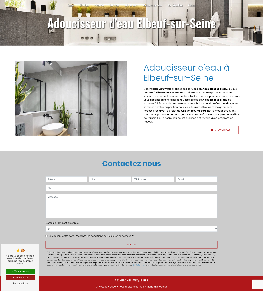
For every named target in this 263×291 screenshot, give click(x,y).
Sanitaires (114, 5)
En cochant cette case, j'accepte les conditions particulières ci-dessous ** (91, 235)
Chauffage (84, 5)
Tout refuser (21, 277)
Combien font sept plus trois (62, 222)
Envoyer (131, 244)
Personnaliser (20, 283)
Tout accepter (21, 271)
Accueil (71, 5)
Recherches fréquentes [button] (131, 280)
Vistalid (102, 286)
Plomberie (99, 5)
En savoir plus (222, 130)
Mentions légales (156, 286)
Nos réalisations (175, 5)
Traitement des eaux (152, 5)
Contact (192, 5)
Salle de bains (130, 5)
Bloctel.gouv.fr (139, 265)
